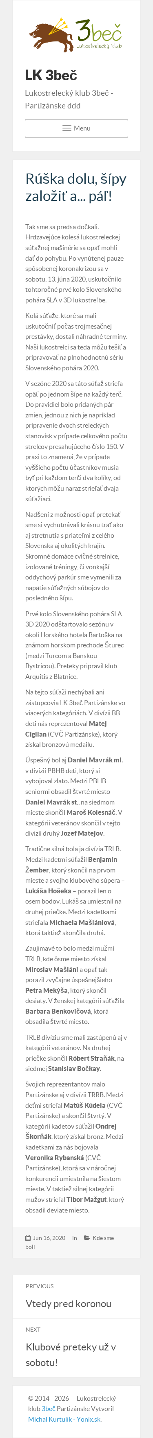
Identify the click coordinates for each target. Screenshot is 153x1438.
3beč (48, 1408)
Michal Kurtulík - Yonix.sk (64, 1419)
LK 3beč (51, 74)
